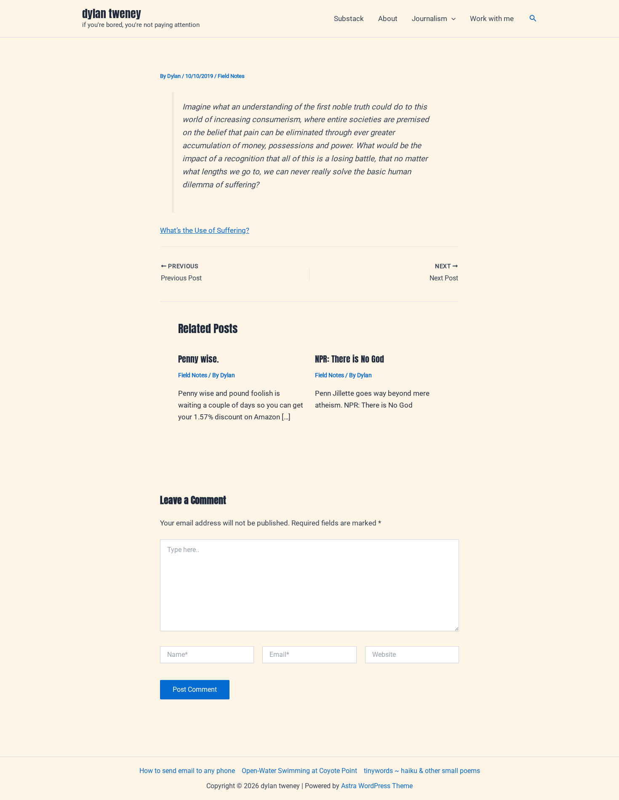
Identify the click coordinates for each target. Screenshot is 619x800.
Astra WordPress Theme (377, 786)
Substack (349, 18)
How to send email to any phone (187, 771)
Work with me (492, 18)
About (388, 18)
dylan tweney (111, 13)
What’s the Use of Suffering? (204, 230)
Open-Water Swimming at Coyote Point (299, 771)
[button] (451, 18)
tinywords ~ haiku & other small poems (422, 771)
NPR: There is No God (349, 358)
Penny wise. (198, 358)
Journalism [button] (429, 18)
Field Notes (231, 76)
